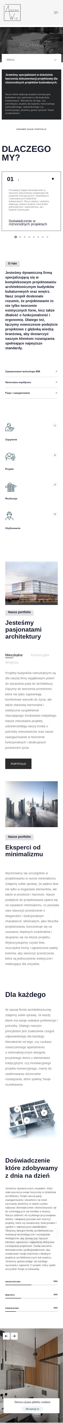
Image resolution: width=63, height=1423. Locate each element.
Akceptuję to (32, 1408)
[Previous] (6, 1336)
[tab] (14, 655)
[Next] (14, 1336)
